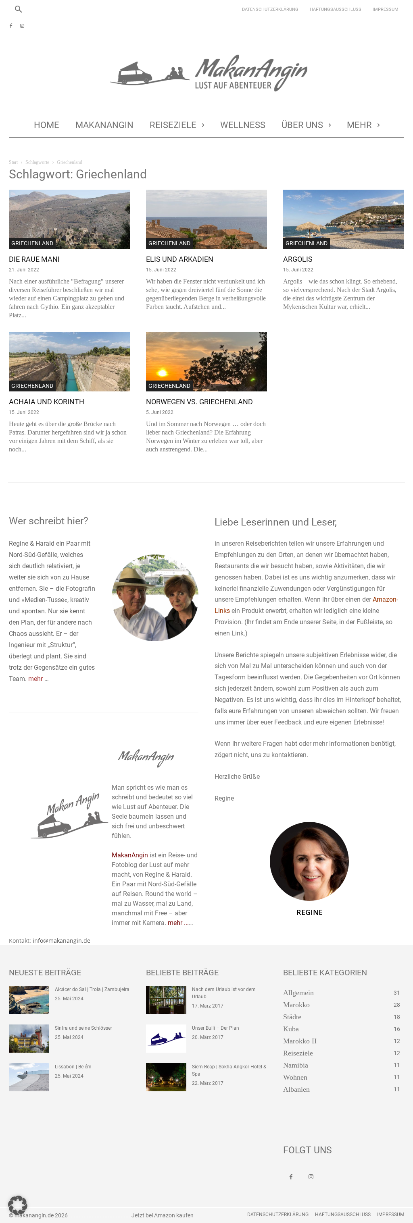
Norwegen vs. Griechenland (199, 401)
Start (13, 162)
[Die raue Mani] (69, 219)
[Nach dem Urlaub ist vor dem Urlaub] (166, 1000)
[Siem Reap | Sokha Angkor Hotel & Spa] (166, 1077)
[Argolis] (343, 219)
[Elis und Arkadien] (206, 219)
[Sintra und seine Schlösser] (29, 1038)
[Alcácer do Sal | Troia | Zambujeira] (29, 1000)
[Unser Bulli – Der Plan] (166, 1038)
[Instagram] (22, 26)
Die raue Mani (34, 259)
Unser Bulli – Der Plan (215, 1028)
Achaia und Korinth (46, 401)
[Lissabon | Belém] (29, 1077)
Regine (309, 912)
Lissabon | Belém (73, 1067)
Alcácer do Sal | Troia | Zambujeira (92, 989)
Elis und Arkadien (179, 259)
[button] (18, 9)
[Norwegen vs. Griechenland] (206, 361)
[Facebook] (11, 26)
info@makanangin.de (61, 940)
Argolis (298, 259)
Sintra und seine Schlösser (83, 1028)
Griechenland (32, 243)
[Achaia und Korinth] (69, 361)
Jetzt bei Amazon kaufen (162, 1215)
